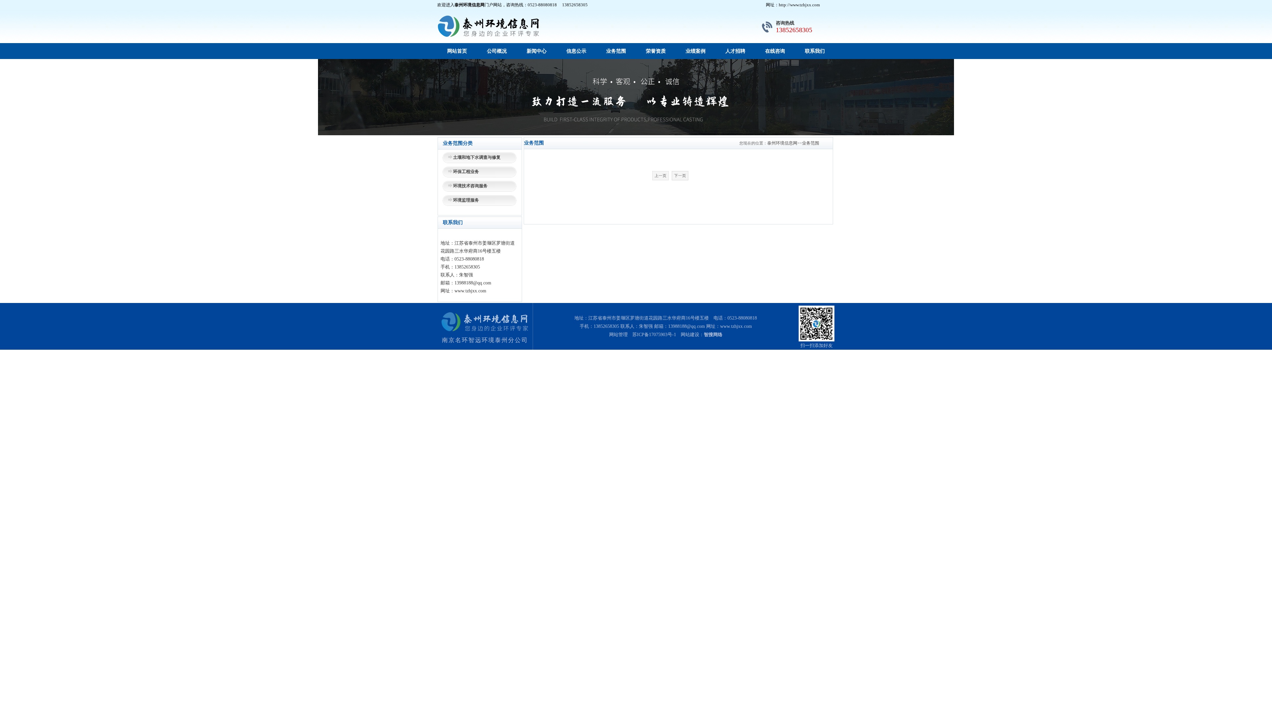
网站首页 (457, 51)
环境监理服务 (466, 200)
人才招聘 (735, 51)
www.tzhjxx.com (736, 326)
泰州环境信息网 (782, 143)
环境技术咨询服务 (470, 185)
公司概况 (497, 51)
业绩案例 (696, 51)
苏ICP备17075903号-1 (654, 334)
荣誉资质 (656, 51)
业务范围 (616, 51)
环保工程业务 (466, 171)
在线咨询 (775, 51)
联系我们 (815, 51)
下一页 (680, 175)
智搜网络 (713, 334)
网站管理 (618, 334)
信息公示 (576, 51)
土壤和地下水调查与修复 (477, 157)
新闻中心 (537, 51)
